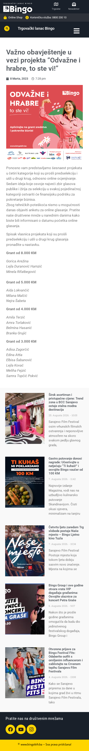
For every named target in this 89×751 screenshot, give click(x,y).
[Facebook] (10, 729)
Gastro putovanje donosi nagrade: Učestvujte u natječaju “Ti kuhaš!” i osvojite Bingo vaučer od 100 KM (66, 466)
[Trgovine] (56, 4)
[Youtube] (21, 729)
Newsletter (73, 9)
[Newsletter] (74, 4)
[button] (7, 28)
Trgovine (56, 9)
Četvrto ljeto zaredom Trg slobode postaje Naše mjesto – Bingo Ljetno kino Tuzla (66, 532)
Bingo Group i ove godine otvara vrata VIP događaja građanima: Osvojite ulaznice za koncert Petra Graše (66, 593)
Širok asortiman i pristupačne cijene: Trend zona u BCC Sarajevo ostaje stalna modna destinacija (66, 402)
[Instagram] (31, 729)
